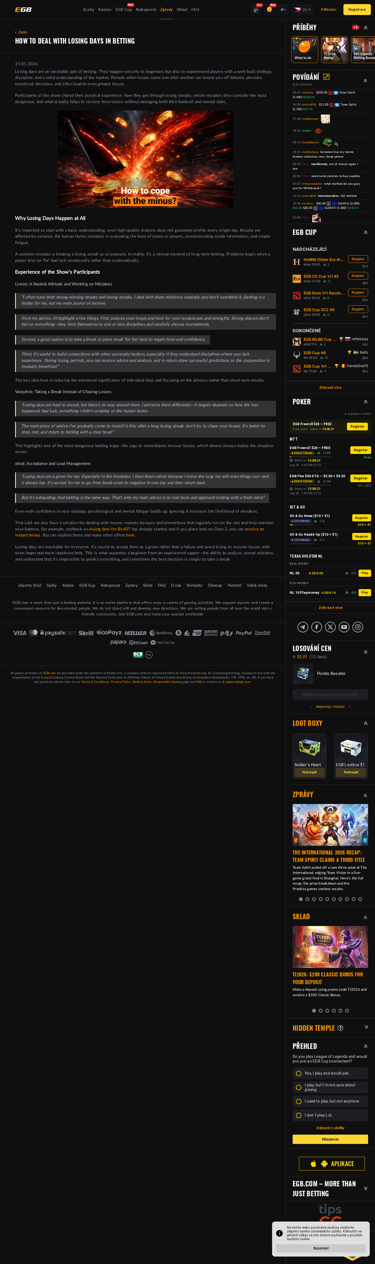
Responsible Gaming (167, 681)
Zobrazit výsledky (330, 1128)
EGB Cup (124, 9)
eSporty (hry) (29, 585)
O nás (176, 585)
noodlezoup (310, 118)
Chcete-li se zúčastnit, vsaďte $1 (330, 694)
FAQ (195, 9)
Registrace (357, 9)
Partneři (234, 585)
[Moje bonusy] (269, 9)
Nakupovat (146, 9)
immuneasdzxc (312, 183)
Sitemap (215, 585)
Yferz (305, 164)
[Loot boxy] (255, 9)
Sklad (182, 9)
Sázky (88, 9)
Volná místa (257, 585)
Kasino (104, 9)
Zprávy (166, 9)
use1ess (307, 92)
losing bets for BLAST (109, 529)
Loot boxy (307, 723)
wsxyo (306, 130)
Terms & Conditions (95, 681)
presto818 (309, 104)
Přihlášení (329, 9)
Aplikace (342, 1164)
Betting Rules (142, 681)
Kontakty (194, 585)
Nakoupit (309, 772)
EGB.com (49, 673)
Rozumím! (321, 1248)
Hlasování (330, 1139)
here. (131, 535)
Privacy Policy (121, 681)
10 (360, 899)
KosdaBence (310, 142)
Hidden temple (314, 1028)
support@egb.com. (238, 681)
